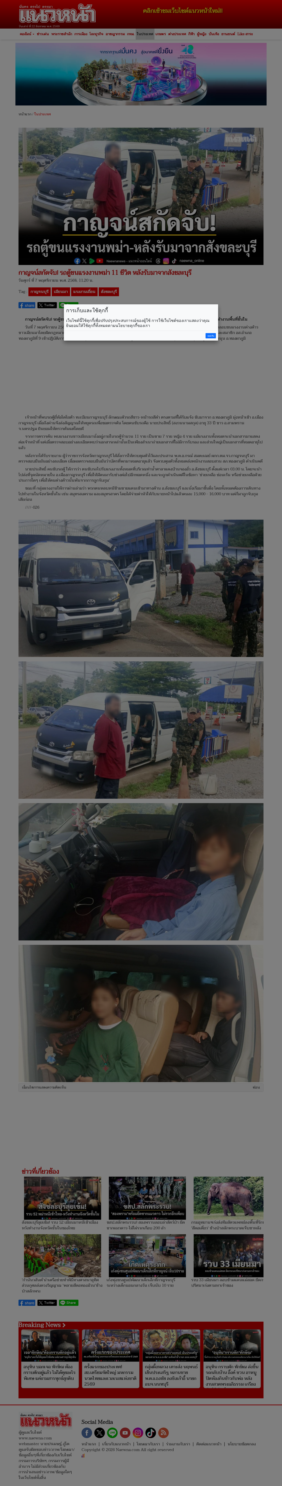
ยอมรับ (211, 336)
